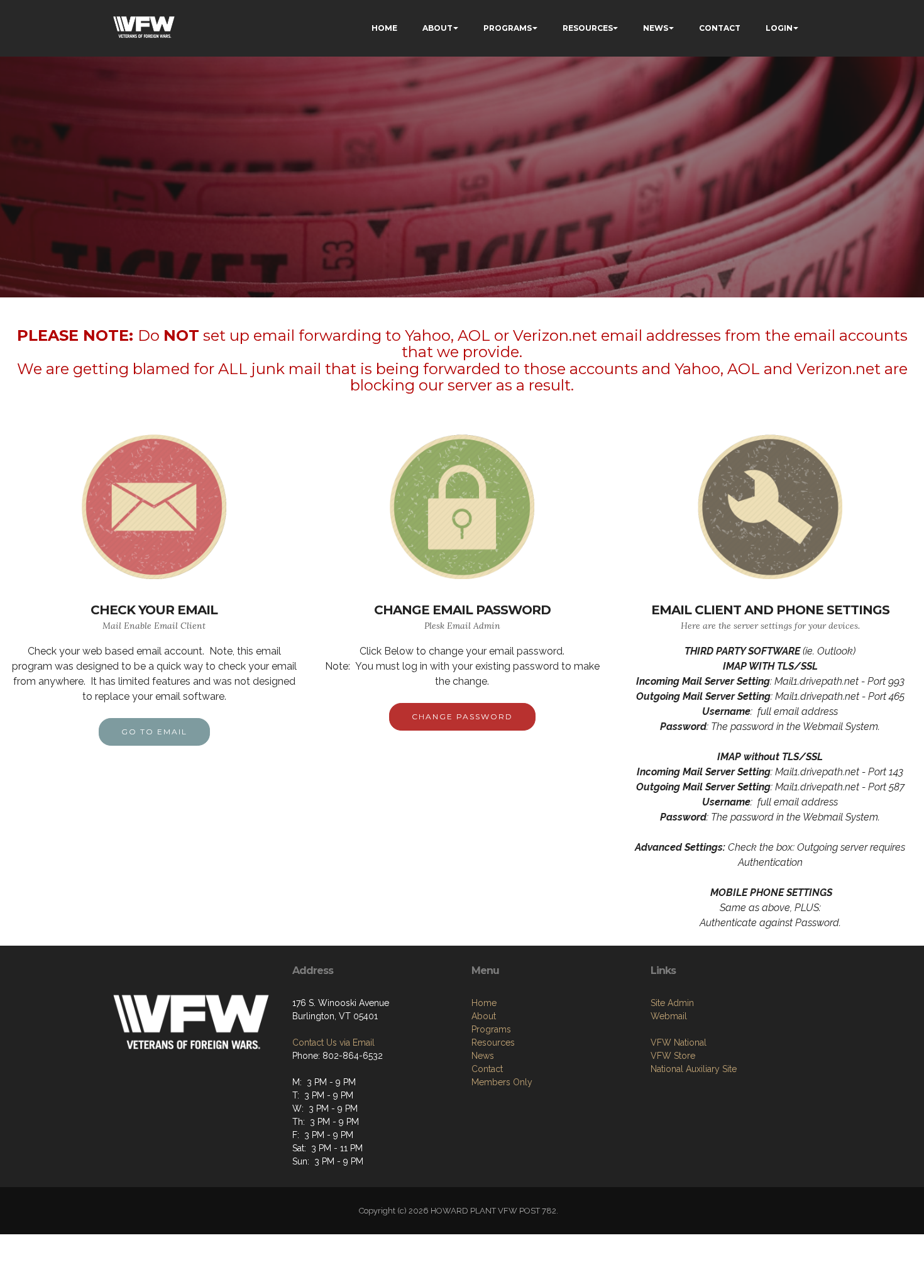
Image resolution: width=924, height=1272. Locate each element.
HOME (384, 28)
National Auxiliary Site (694, 1069)
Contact (487, 1069)
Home (484, 1003)
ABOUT (437, 28)
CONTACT (719, 28)
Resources (493, 1042)
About (483, 1016)
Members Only (501, 1082)
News (482, 1056)
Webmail (669, 1016)
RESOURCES (588, 28)
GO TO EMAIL (154, 731)
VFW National (679, 1042)
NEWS (655, 28)
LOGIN (779, 28)
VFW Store (673, 1056)
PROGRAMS (507, 28)
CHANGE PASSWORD (462, 716)
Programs (491, 1029)
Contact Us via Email (333, 1042)
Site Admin (672, 1003)
